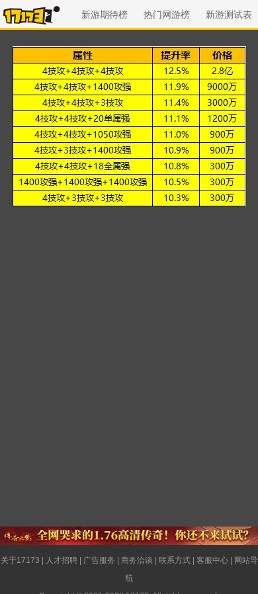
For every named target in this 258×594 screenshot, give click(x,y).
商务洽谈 (137, 560)
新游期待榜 (104, 14)
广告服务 (99, 560)
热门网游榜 (167, 14)
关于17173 (20, 560)
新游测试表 (229, 14)
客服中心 (212, 560)
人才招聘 (61, 560)
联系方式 (175, 560)
